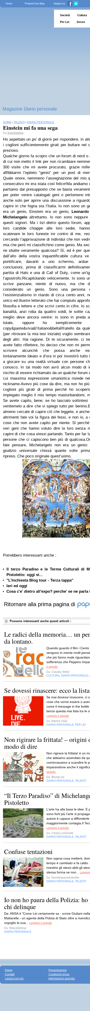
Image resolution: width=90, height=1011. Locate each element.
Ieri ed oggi (16, 586)
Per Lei (64, 22)
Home (9, 3)
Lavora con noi (14, 978)
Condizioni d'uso (58, 974)
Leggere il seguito (57, 716)
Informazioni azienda (61, 978)
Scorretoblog (15, 133)
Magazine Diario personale (30, 108)
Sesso (81, 22)
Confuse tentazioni (28, 851)
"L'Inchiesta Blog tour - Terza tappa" (39, 580)
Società (65, 15)
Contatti (10, 974)
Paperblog (25, 18)
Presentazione (57, 970)
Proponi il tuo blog (34, 3)
